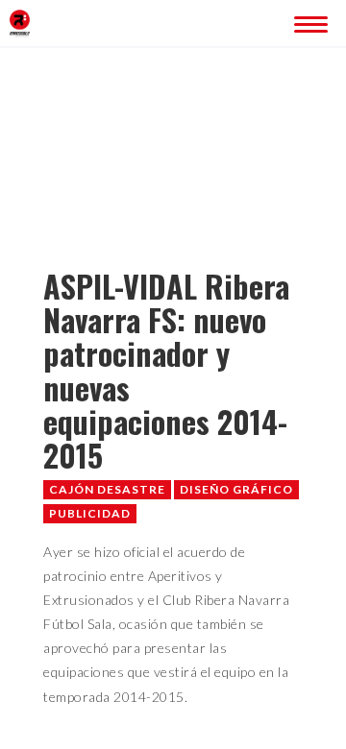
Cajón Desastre (107, 489)
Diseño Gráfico (236, 489)
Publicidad (90, 513)
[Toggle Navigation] (307, 21)
